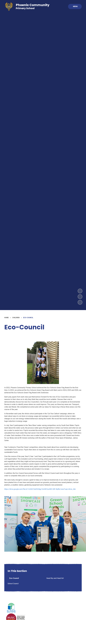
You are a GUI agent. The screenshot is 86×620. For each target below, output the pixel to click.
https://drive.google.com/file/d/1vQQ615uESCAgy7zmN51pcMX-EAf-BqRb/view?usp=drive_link (40, 489)
